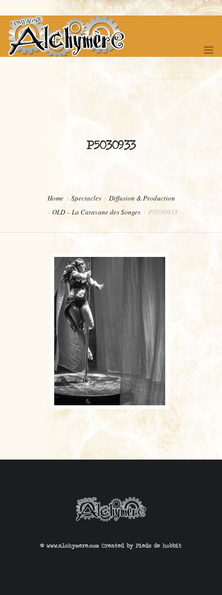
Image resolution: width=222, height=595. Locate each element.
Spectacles (86, 198)
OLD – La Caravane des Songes (96, 212)
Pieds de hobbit (159, 545)
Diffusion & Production (142, 198)
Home (55, 198)
